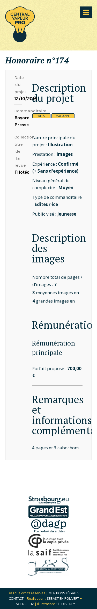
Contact (16, 598)
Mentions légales (64, 593)
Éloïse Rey (66, 603)
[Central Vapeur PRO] (20, 40)
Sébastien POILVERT (63, 598)
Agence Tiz (25, 603)
